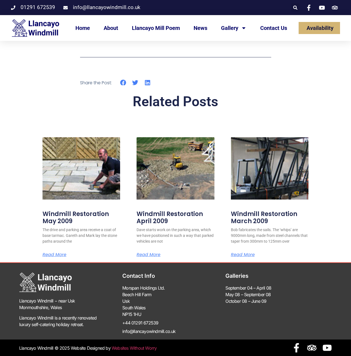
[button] (295, 7)
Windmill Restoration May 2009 (76, 217)
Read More (54, 255)
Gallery (229, 28)
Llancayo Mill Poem (156, 28)
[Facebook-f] (296, 347)
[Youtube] (327, 347)
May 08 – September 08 (248, 294)
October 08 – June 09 (245, 301)
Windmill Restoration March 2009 (264, 217)
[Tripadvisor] (311, 347)
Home (82, 28)
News (200, 28)
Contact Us (273, 28)
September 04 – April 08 (248, 288)
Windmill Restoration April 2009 (170, 217)
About (111, 28)
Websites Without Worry (134, 348)
